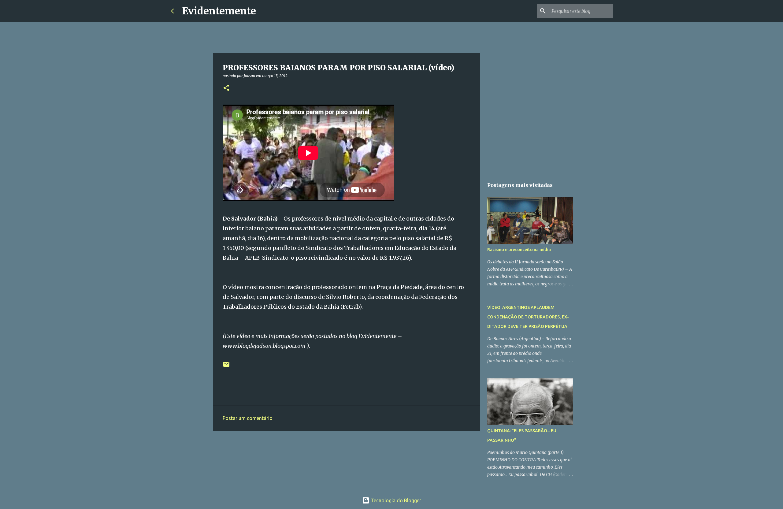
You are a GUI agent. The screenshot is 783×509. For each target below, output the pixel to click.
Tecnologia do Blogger (395, 500)
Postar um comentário (248, 418)
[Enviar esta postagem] (226, 367)
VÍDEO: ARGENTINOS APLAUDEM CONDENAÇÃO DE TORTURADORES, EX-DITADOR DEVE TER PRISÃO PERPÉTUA (528, 317)
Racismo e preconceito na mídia (519, 249)
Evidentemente (219, 11)
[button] (226, 88)
